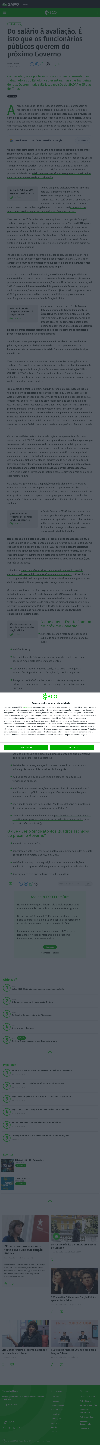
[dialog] (50, 722)
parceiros (26, 707)
